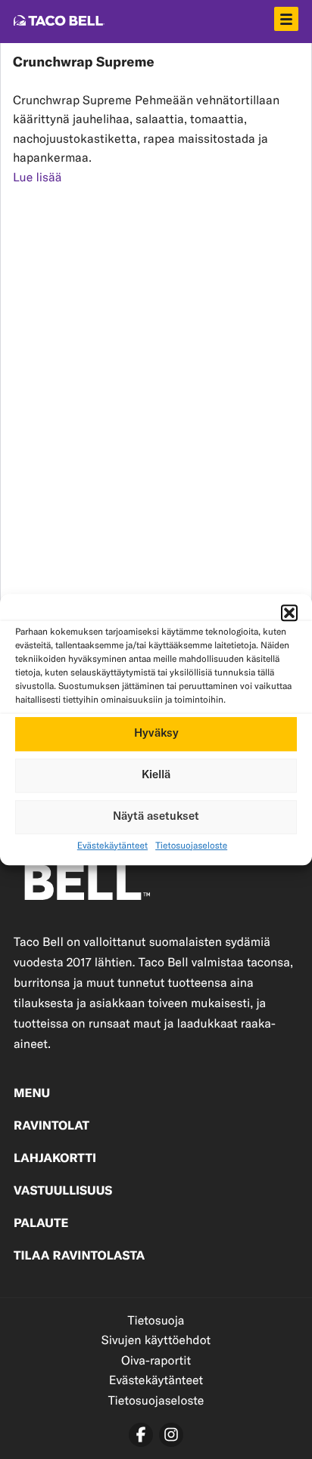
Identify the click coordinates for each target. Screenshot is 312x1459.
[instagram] (171, 1435)
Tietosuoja (155, 1320)
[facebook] (141, 1435)
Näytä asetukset (156, 816)
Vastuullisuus (63, 1191)
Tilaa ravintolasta (79, 1256)
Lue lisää (37, 177)
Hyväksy (156, 733)
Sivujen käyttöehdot (156, 1340)
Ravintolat (51, 1127)
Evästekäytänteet (112, 845)
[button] (289, 612)
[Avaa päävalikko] (286, 19)
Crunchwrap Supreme (83, 63)
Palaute (41, 1224)
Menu (32, 1094)
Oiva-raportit (156, 1360)
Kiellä (156, 775)
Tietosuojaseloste (191, 845)
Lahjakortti (55, 1159)
